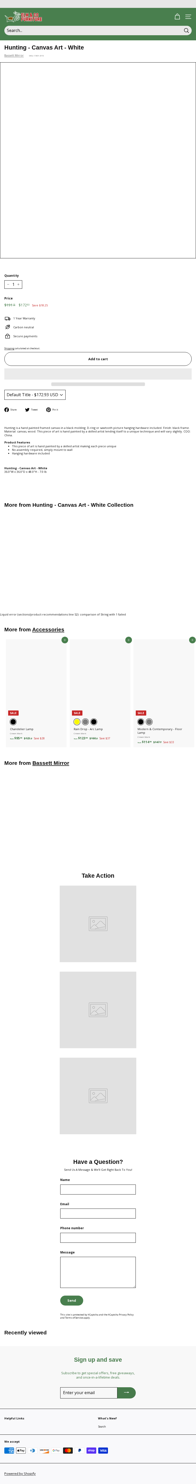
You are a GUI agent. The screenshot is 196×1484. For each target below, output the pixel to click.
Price (8, 298)
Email (64, 1204)
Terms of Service (74, 1317)
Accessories (48, 629)
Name (65, 1180)
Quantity (11, 276)
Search (102, 1426)
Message (67, 1252)
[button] (98, 374)
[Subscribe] (126, 1392)
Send (71, 1300)
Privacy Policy (126, 1314)
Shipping (9, 348)
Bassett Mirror (14, 55)
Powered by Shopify (20, 1473)
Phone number (72, 1228)
